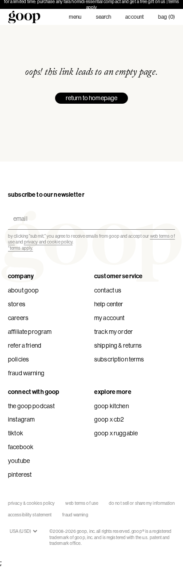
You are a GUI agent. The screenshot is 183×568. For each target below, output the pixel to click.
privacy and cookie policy (48, 241)
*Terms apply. (20, 248)
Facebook (20, 446)
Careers (18, 317)
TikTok (15, 433)
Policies (18, 359)
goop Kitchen (111, 406)
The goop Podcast (31, 406)
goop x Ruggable (116, 433)
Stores (16, 304)
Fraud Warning (26, 373)
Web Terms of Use (81, 503)
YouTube (19, 460)
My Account (109, 317)
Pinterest (20, 474)
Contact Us (107, 290)
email (18, 211)
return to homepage (92, 97)
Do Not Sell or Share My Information (142, 503)
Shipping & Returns (118, 345)
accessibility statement (30, 514)
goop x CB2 (109, 419)
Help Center (108, 304)
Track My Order (113, 331)
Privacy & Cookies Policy (31, 503)
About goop (23, 290)
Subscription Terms (119, 359)
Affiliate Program (30, 331)
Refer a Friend (24, 345)
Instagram (21, 419)
